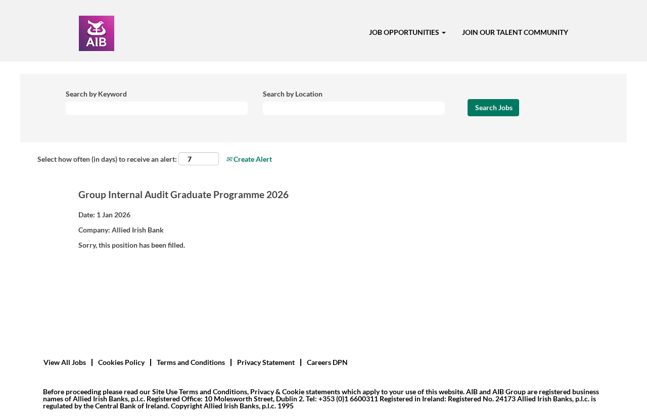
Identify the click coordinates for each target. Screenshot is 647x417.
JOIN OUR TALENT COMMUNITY (515, 32)
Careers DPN (327, 362)
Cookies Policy (121, 362)
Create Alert (252, 159)
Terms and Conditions (191, 362)
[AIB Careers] (96, 33)
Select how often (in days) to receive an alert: (107, 159)
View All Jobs (64, 362)
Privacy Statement (266, 362)
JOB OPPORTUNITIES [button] (405, 32)
